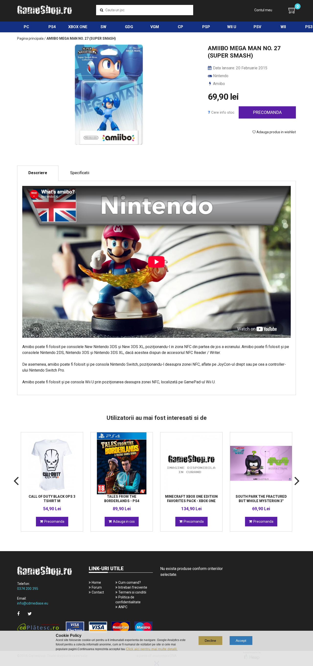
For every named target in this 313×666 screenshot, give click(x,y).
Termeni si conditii (132, 592)
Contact (98, 592)
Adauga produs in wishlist (276, 132)
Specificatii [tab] (79, 172)
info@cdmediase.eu (32, 603)
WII (283, 26)
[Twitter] (30, 613)
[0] (292, 10)
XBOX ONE (77, 26)
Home (96, 582)
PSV (257, 26)
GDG (129, 26)
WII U (231, 26)
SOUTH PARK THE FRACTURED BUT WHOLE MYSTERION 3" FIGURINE (261, 501)
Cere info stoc (223, 112)
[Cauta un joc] (102, 10)
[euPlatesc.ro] (85, 627)
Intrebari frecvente (132, 587)
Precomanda (267, 112)
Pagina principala (30, 38)
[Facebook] (18, 613)
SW (103, 26)
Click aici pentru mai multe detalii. (152, 649)
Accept (241, 640)
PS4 (52, 26)
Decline (210, 640)
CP (180, 26)
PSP (206, 26)
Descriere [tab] (37, 172)
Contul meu (263, 10)
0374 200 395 (27, 589)
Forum (97, 587)
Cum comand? (129, 582)
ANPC (122, 607)
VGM (154, 26)
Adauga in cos (124, 521)
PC (26, 26)
